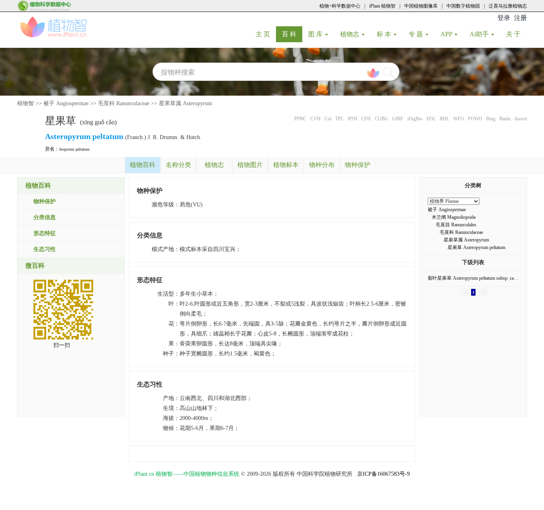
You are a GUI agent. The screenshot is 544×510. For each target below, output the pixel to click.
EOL (431, 119)
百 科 (292, 33)
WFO (458, 119)
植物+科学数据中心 (339, 6)
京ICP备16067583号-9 (383, 474)
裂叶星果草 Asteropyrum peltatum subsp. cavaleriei (477, 278)
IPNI (352, 119)
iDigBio (415, 119)
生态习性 (44, 249)
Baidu (505, 119)
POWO (475, 119)
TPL (339, 119)
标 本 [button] (385, 34)
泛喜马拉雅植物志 (508, 6)
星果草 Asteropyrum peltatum (476, 247)
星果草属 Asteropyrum (185, 103)
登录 (503, 17)
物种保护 (44, 201)
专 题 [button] (417, 34)
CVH (315, 119)
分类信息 (44, 217)
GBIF (397, 119)
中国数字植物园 (463, 6)
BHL (444, 119)
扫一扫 (61, 345)
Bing (490, 119)
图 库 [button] (316, 34)
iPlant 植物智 (382, 6)
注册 (520, 17)
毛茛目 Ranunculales (456, 225)
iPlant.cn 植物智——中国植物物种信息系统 (186, 474)
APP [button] (447, 34)
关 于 (516, 33)
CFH (366, 119)
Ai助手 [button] (480, 34)
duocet (521, 119)
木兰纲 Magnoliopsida (454, 217)
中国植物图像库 (421, 6)
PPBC (300, 119)
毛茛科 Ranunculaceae (123, 103)
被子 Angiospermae (65, 103)
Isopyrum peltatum (74, 149)
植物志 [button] (350, 34)
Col (328, 119)
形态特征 (44, 233)
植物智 (25, 103)
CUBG (381, 119)
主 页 (266, 33)
